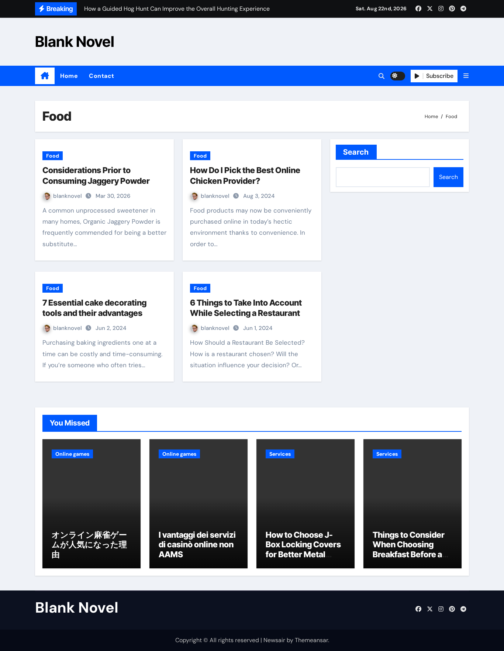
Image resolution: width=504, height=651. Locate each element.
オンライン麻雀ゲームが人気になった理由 (89, 544)
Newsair (274, 640)
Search (356, 152)
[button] (466, 75)
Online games (72, 454)
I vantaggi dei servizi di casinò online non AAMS (197, 544)
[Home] (45, 76)
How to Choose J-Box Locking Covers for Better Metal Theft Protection (303, 549)
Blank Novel (74, 41)
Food (52, 155)
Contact (101, 76)
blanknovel (68, 196)
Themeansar (311, 640)
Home (69, 76)
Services (280, 454)
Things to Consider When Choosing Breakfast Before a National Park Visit (409, 549)
